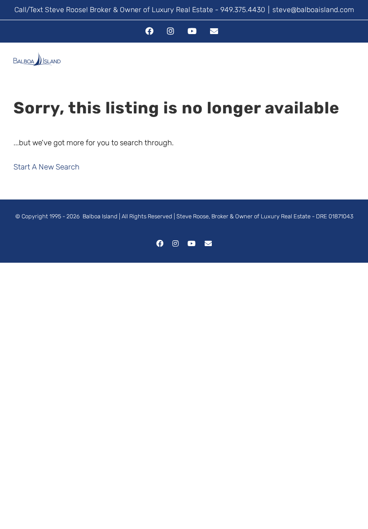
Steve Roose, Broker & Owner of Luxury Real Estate (243, 216)
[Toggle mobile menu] (351, 67)
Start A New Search (46, 166)
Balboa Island (100, 216)
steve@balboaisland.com (313, 9)
